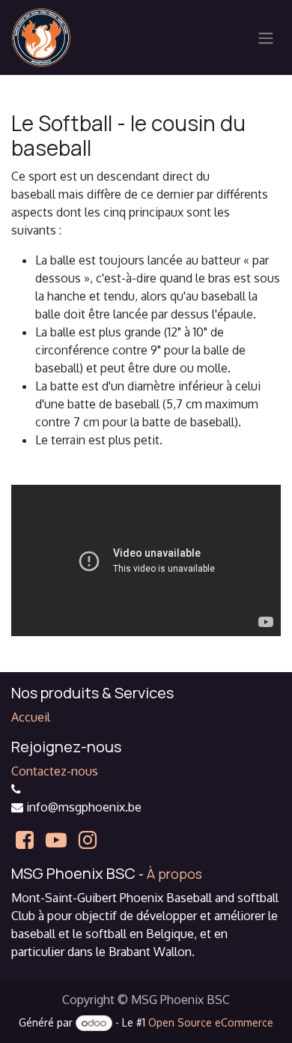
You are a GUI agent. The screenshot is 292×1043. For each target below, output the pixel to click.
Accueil (30, 717)
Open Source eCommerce (210, 1022)
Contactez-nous (54, 771)
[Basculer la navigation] (266, 37)
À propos (174, 874)
